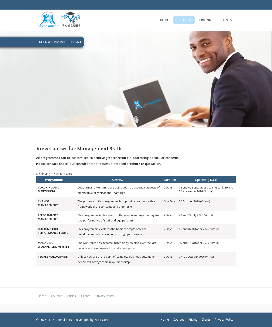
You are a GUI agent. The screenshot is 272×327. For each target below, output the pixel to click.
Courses (184, 20)
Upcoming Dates (206, 180)
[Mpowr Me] (70, 20)
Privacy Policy (104, 296)
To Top (261, 316)
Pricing (205, 20)
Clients (226, 20)
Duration (170, 180)
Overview (116, 180)
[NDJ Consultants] (48, 20)
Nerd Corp (101, 320)
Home (164, 20)
